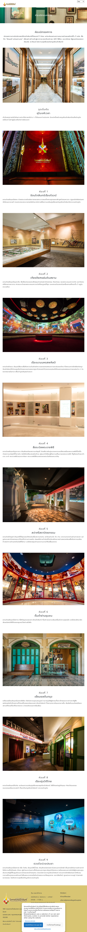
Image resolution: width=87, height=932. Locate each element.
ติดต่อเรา (63, 893)
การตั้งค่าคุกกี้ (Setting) (53, 925)
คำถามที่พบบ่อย (65, 896)
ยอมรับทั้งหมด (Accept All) (33, 925)
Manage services (30, 921)
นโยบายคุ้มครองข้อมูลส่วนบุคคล (42, 929)
